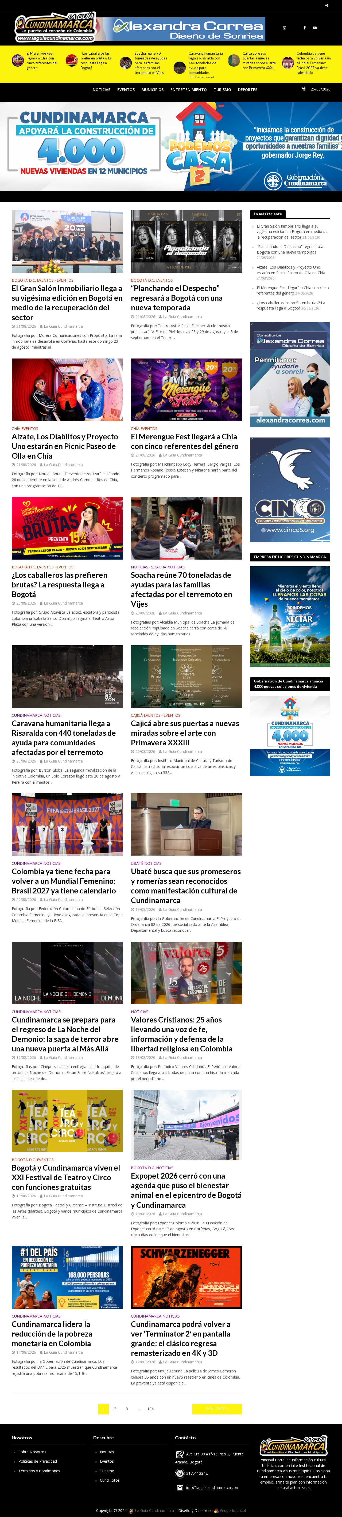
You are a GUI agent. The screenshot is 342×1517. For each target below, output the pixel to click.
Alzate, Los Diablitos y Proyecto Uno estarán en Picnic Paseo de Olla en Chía (65, 446)
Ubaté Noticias (146, 864)
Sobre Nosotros (32, 1451)
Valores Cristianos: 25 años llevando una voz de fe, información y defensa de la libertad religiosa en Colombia (182, 1034)
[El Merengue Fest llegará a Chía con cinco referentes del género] (186, 389)
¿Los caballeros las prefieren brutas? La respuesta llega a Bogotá (42, 60)
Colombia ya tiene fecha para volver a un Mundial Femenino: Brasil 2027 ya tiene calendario (260, 63)
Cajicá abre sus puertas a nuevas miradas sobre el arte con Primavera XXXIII (205, 60)
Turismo (107, 1470)
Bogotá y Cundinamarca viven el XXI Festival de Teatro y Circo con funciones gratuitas (66, 1177)
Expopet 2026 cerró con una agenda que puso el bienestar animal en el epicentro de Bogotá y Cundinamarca (186, 1190)
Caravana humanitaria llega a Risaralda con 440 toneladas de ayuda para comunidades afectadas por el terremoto (152, 67)
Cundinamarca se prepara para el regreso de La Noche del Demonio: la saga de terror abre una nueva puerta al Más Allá (65, 1034)
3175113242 (196, 1473)
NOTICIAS (101, 89)
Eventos (107, 1461)
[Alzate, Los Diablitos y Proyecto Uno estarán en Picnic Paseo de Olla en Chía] (67, 389)
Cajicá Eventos (146, 716)
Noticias (107, 1451)
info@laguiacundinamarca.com (212, 1487)
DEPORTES (247, 89)
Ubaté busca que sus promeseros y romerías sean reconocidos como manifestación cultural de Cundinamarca (314, 65)
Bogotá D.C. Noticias (152, 1168)
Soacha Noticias (168, 567)
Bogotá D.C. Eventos (33, 280)
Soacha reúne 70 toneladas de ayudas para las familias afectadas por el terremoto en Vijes (97, 63)
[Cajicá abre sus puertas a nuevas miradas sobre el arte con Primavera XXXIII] (179, 60)
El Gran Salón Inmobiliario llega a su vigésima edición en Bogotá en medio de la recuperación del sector (67, 303)
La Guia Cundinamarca (63, 326)
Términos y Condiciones (39, 1470)
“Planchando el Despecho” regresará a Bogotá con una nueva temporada (177, 298)
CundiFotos (110, 1480)
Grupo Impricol (232, 1510)
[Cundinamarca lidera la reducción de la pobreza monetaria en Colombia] (67, 1276)
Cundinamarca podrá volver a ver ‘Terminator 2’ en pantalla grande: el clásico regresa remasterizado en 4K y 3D (181, 1338)
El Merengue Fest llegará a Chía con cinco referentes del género (185, 441)
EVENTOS (126, 89)
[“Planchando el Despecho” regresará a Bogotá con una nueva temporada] (186, 241)
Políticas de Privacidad (37, 1461)
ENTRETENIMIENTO (188, 89)
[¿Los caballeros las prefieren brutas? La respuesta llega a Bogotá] (16, 60)
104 (150, 1408)
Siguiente (215, 1408)
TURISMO (222, 89)
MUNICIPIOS (153, 89)
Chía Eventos (25, 429)
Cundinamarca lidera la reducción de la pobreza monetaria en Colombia (52, 1333)
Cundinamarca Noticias (36, 716)
